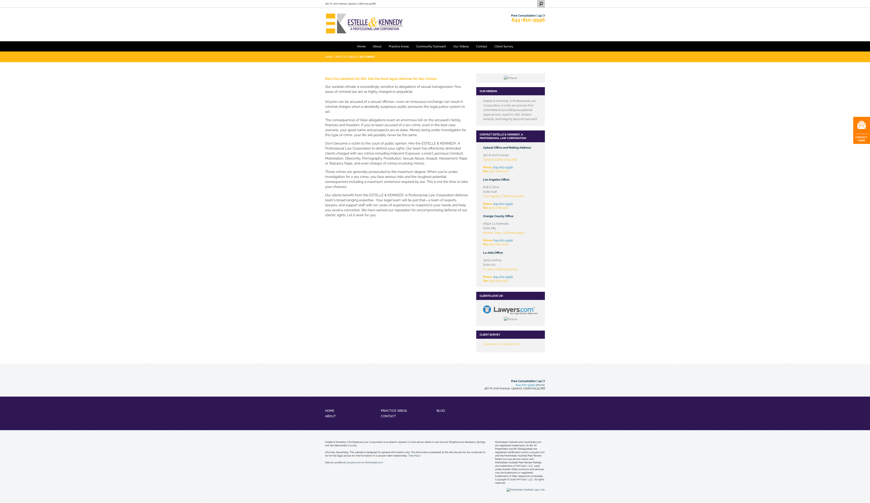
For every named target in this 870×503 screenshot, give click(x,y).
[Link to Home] (376, 23)
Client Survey (503, 46)
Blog (441, 410)
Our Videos (461, 46)
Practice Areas (399, 46)
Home (361, 46)
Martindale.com (374, 462)
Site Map (414, 455)
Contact (481, 46)
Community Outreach (431, 46)
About (377, 46)
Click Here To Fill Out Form (501, 344)
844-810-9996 (528, 20)
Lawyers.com (353, 462)
